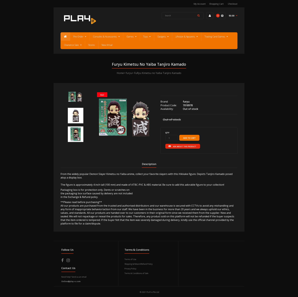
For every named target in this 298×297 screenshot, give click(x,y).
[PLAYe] (79, 25)
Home (120, 73)
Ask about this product (184, 146)
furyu (129, 73)
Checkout (232, 3)
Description (149, 164)
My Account (200, 3)
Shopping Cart (216, 3)
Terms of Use (130, 259)
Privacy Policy (130, 268)
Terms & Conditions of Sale (136, 273)
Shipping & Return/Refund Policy (138, 264)
